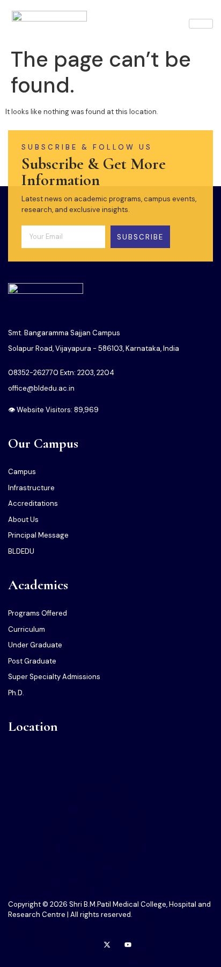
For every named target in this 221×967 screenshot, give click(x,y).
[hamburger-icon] (201, 24)
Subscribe (140, 237)
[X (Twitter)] (107, 945)
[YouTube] (127, 945)
